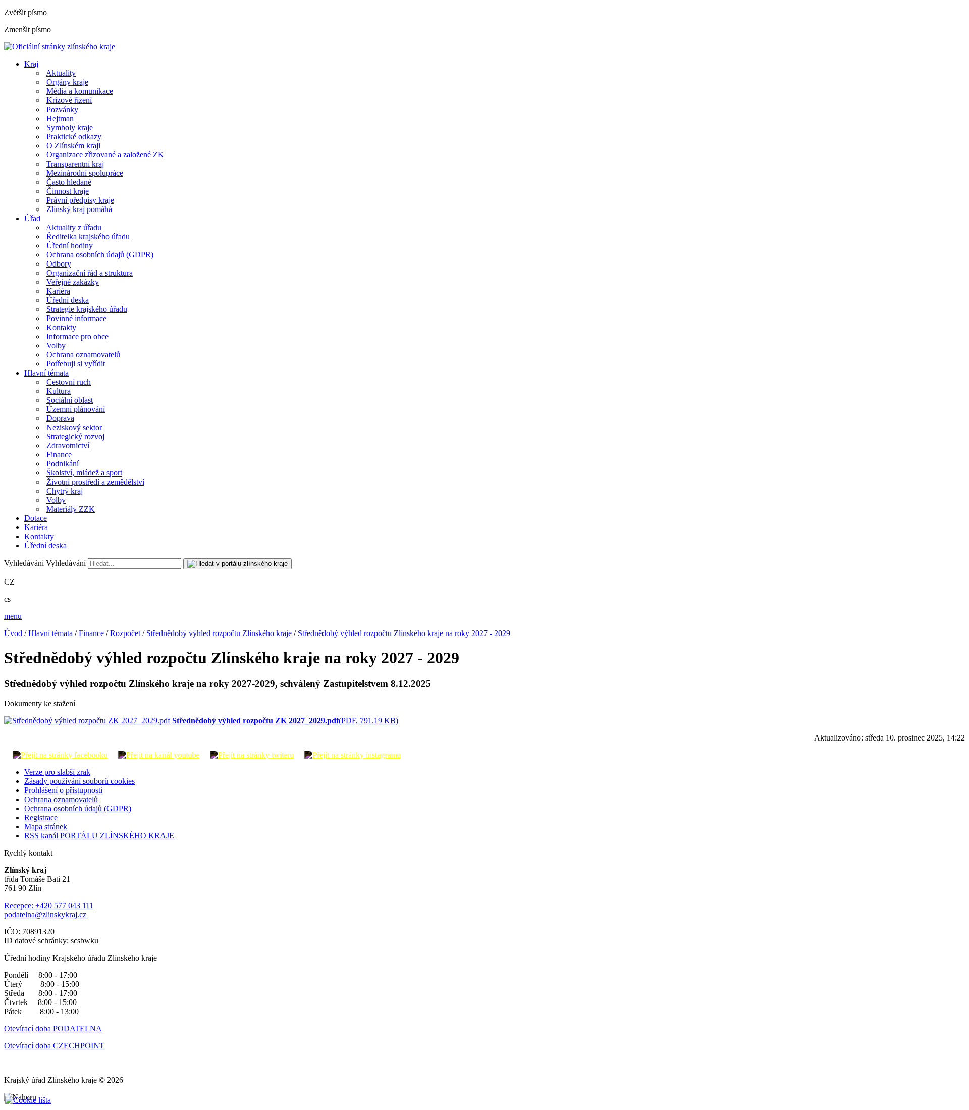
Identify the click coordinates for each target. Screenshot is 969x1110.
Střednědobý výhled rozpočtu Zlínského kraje (219, 633)
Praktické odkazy (73, 136)
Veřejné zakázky (72, 282)
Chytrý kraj (64, 491)
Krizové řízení (69, 100)
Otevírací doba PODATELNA (53, 1028)
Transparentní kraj (75, 164)
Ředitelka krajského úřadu (88, 236)
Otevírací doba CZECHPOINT (54, 1045)
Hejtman (60, 118)
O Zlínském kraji (73, 145)
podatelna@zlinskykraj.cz (45, 914)
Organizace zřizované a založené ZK (105, 154)
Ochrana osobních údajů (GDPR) (99, 254)
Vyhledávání (24, 563)
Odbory (58, 263)
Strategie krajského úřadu (86, 309)
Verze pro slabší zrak (57, 772)
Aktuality (61, 73)
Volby (56, 345)
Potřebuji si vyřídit (75, 363)
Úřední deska (67, 300)
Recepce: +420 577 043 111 (48, 905)
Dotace (35, 518)
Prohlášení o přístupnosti (63, 790)
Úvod (13, 633)
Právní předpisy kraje (80, 200)
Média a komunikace (79, 91)
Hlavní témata (46, 372)
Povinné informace (76, 318)
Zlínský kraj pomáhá (79, 209)
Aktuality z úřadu (73, 227)
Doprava (60, 418)
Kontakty (61, 327)
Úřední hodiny (69, 245)
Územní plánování (75, 409)
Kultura (58, 391)
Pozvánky (62, 109)
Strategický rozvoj (75, 436)
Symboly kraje (69, 127)
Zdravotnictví (67, 445)
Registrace (41, 817)
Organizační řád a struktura (89, 273)
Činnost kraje (67, 191)
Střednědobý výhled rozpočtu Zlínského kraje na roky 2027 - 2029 (404, 633)
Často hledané (68, 182)
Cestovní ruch (68, 382)
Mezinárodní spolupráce (84, 173)
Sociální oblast (69, 400)
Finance (59, 454)
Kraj (31, 64)
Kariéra (58, 291)
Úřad (32, 218)
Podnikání (62, 463)
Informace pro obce (77, 336)
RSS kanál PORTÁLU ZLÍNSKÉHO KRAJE (99, 835)
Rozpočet (125, 633)
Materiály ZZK (70, 509)
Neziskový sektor (74, 427)
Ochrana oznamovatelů (83, 354)
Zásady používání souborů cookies (79, 781)
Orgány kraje (67, 82)
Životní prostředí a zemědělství (95, 482)
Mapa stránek (45, 826)
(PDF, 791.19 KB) (285, 720)
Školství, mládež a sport (84, 472)
